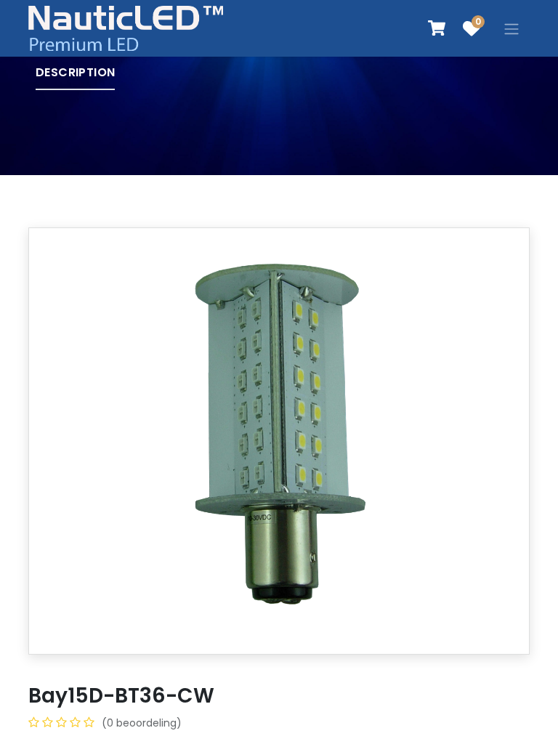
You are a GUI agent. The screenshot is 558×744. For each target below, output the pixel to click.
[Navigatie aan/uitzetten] (511, 28)
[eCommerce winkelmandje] (437, 28)
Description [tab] (75, 72)
